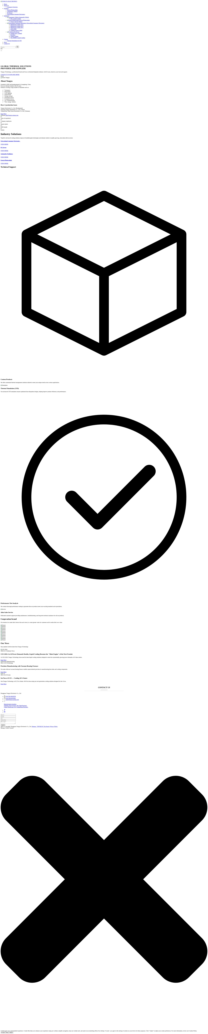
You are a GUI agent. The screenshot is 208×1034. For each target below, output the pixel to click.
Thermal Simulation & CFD (14, 40)
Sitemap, (34, 726)
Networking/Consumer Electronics (16, 14)
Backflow (12, 35)
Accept (3, 1032)
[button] (104, 879)
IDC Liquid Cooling (15, 18)
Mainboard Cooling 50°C (16, 27)
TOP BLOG (40, 726)
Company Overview (12, 7)
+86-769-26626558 (11, 696)
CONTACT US (5, 74)
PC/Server (9, 13)
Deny (7, 1032)
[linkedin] (4, 712)
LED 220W (13, 29)
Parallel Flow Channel (16, 33)
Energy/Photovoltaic (12, 10)
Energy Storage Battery (16, 21)
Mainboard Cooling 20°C (16, 26)
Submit (3, 725)
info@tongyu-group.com (12, 115)
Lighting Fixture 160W (16, 30)
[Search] (17, 47)
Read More (3, 114)
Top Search (46, 726)
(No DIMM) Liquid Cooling (17, 37)
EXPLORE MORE (14, 74)
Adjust (11, 1032)
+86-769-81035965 (11, 698)
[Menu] (1, 50)
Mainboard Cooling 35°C (16, 24)
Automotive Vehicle (12, 11)
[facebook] (4, 710)
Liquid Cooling (14, 36)
